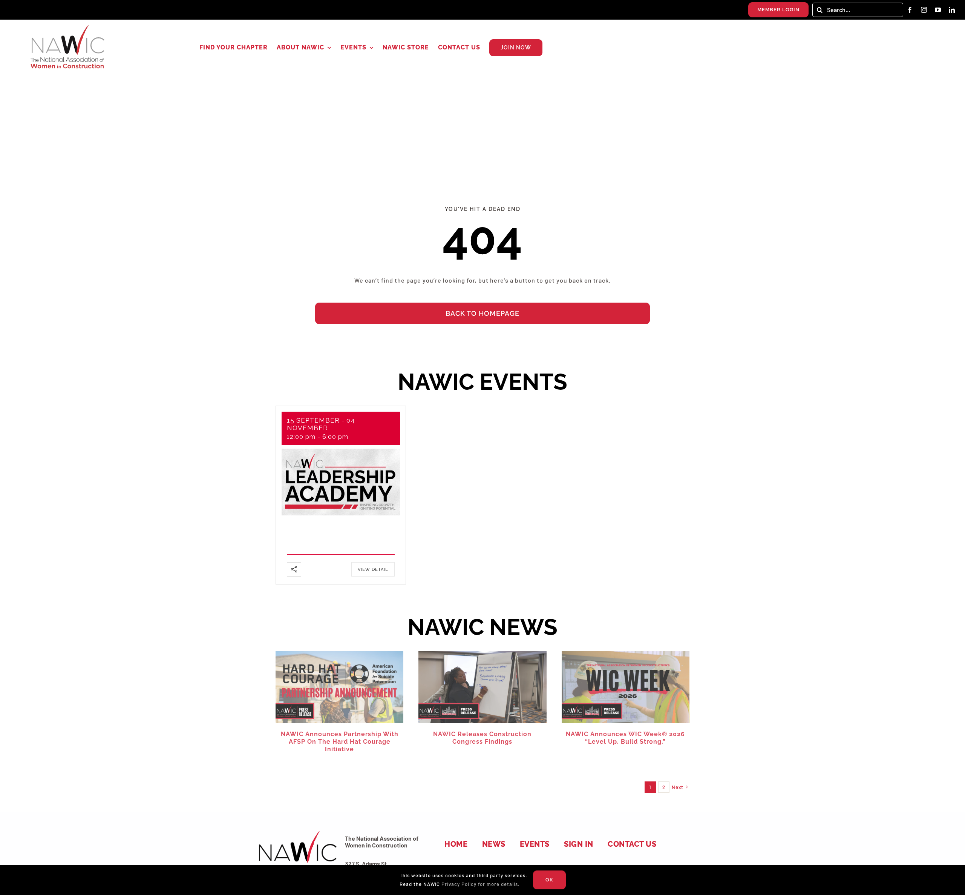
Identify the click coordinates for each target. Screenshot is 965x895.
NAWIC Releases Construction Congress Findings (482, 737)
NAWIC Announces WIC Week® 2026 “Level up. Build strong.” (625, 737)
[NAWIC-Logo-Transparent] (68, 27)
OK (549, 880)
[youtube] (938, 10)
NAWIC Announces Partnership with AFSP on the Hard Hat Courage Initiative (339, 741)
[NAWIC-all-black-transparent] (297, 831)
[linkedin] (952, 10)
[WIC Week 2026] (625, 653)
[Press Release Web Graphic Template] (339, 653)
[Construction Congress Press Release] (482, 653)
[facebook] (910, 10)
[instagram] (924, 10)
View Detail (373, 569)
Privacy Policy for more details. (480, 884)
